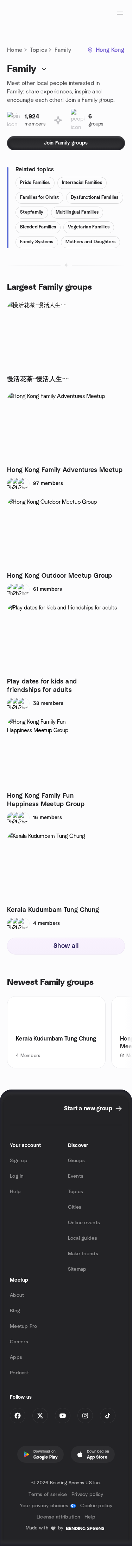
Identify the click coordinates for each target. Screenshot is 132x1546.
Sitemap (77, 1269)
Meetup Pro (23, 1326)
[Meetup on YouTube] (62, 1415)
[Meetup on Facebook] (17, 1415)
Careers (19, 1341)
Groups (76, 1160)
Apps (16, 1357)
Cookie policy (96, 1505)
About (17, 1295)
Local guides (82, 1238)
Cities (75, 1207)
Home (14, 50)
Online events (84, 1222)
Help (15, 1191)
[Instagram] (85, 1415)
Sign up (18, 1160)
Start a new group (88, 1108)
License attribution (58, 1517)
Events (76, 1176)
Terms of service (48, 1494)
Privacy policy (87, 1494)
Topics (38, 50)
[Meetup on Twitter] (40, 1415)
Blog (15, 1310)
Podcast (19, 1372)
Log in (17, 1176)
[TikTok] (107, 1415)
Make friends (83, 1253)
